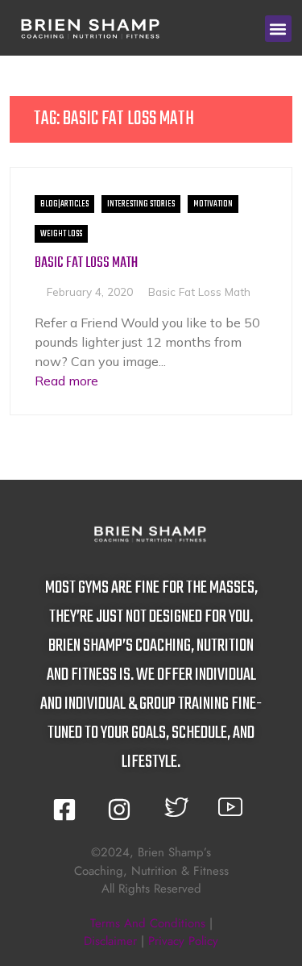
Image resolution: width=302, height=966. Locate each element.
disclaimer (110, 941)
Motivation (213, 204)
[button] (278, 28)
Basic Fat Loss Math (86, 263)
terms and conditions (147, 923)
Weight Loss (61, 234)
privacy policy (183, 941)
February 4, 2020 (90, 291)
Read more (66, 381)
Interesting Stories (141, 204)
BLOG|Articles (64, 204)
